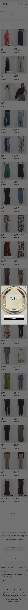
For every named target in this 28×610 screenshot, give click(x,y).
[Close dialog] (25, 286)
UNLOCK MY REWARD (14, 318)
